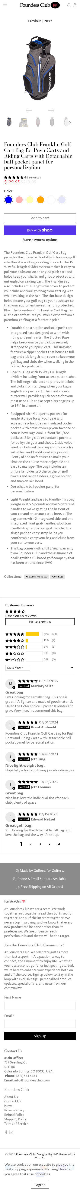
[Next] (51, 110)
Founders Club (25, 1154)
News (8, 1106)
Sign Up (40, 1036)
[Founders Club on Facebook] (6, 1133)
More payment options (40, 240)
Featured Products (36, 576)
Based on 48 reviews (20, 616)
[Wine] (51, 199)
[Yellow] (29, 199)
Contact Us (12, 1101)
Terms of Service (16, 1124)
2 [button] (31, 844)
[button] (13, 177)
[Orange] (40, 199)
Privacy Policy (14, 1110)
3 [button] (40, 844)
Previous (34, 21)
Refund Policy (14, 1115)
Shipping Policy (15, 1119)
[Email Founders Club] (11, 1133)
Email (9, 1016)
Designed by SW (47, 1154)
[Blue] (8, 199)
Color (8, 191)
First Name (12, 997)
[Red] (19, 199)
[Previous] (29, 110)
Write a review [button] (40, 622)
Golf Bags (57, 576)
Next (48, 21)
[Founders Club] (40, 5)
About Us (11, 1097)
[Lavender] (61, 199)
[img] (28, 681)
